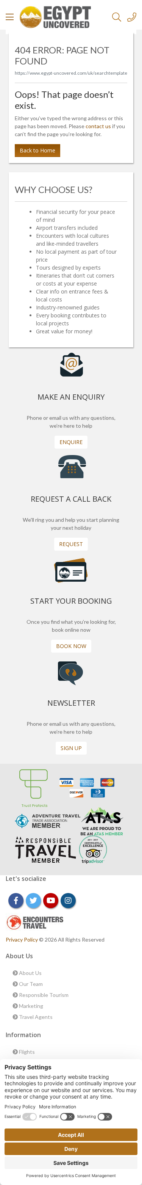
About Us (30, 973)
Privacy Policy (22, 939)
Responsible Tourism (43, 995)
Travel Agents (35, 1017)
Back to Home (37, 150)
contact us (98, 126)
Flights (26, 1051)
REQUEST (71, 544)
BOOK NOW (71, 646)
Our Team (30, 984)
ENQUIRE (71, 442)
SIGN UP (71, 748)
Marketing (30, 1006)
